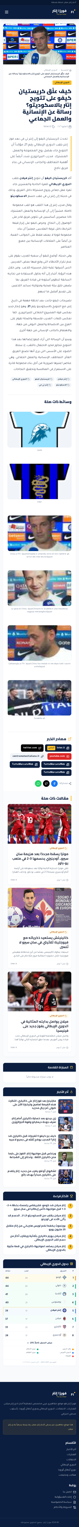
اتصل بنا (67, 1492)
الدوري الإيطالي (50, 70)
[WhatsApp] (38, 783)
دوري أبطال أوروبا (67, 1470)
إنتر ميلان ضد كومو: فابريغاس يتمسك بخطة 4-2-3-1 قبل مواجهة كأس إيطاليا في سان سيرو (36, 1207)
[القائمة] (6, 12)
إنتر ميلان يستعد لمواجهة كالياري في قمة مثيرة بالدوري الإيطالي (36, 1248)
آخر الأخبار (71, 1449)
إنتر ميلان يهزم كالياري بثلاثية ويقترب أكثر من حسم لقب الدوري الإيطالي (38, 1237)
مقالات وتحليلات (67, 1475)
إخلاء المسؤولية (63, 1497)
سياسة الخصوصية (61, 1502)
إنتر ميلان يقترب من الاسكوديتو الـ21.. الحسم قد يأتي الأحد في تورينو (37, 1217)
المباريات (71, 1454)
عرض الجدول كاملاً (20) (41, 1343)
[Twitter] (46, 783)
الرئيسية (65, 70)
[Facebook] (54, 783)
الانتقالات (71, 1460)
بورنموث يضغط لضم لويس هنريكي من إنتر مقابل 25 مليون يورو (36, 1227)
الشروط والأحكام (63, 1507)
